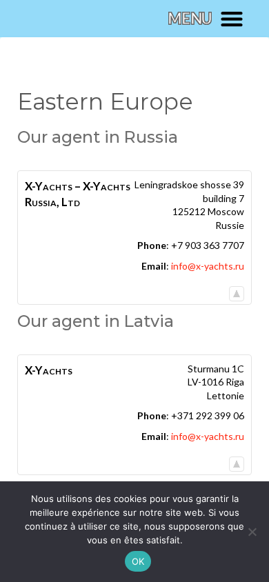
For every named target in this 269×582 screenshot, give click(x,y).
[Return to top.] (236, 291)
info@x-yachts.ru (207, 266)
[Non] (252, 532)
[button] (205, 18)
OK (138, 561)
